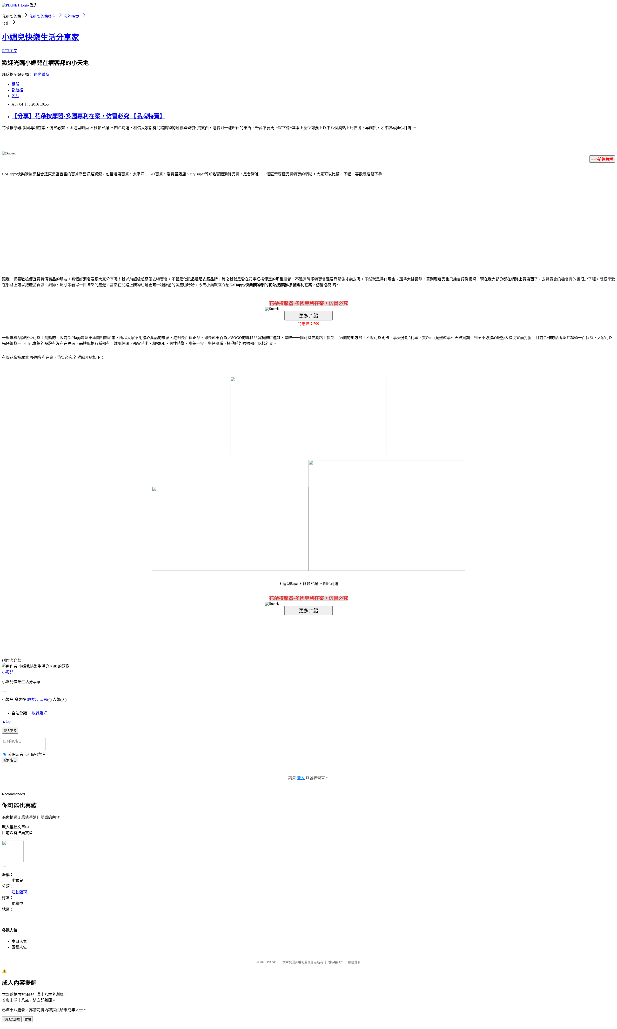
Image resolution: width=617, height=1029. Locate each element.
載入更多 (10, 731)
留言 (43, 699)
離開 (28, 1019)
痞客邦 (33, 699)
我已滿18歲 (12, 1019)
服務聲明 (354, 962)
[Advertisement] (267, 219)
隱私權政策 (335, 962)
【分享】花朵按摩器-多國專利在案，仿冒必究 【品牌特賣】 (88, 116)
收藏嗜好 (39, 713)
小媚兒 (7, 672)
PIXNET (272, 962)
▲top (6, 721)
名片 (15, 96)
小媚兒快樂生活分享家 (40, 37)
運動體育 (41, 75)
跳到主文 (9, 51)
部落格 (17, 90)
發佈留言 (10, 760)
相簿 (15, 84)
